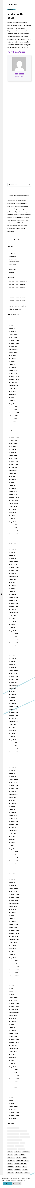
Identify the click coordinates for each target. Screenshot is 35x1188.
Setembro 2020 (13, 503)
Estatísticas (12, 1149)
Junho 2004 (12, 1094)
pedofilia (17, 1169)
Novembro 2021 (13, 464)
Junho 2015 (12, 694)
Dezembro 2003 (14, 1112)
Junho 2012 (12, 803)
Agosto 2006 (13, 1015)
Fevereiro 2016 (13, 670)
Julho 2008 (12, 945)
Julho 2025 (12, 355)
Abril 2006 (12, 1027)
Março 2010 (12, 885)
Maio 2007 (12, 988)
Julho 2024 (12, 391)
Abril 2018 (12, 591)
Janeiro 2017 (13, 637)
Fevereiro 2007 (13, 997)
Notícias (10, 1166)
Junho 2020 (12, 512)
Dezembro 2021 (13, 461)
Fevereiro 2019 (13, 561)
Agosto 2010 (12, 870)
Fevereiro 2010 (13, 888)
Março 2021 (12, 488)
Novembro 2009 (14, 897)
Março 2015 (12, 703)
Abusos (15, 1128)
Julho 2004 (12, 1091)
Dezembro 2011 (13, 821)
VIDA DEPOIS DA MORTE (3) (17, 297)
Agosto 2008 (13, 942)
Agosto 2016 (12, 652)
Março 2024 (12, 403)
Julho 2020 (12, 509)
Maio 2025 (12, 361)
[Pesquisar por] (29, 184)
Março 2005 (12, 1067)
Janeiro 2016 (13, 673)
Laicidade (11, 1160)
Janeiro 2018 (13, 600)
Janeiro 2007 (13, 1000)
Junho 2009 (12, 912)
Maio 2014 (12, 733)
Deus (22, 1143)
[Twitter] (14, 239)
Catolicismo (24, 1134)
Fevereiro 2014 (13, 743)
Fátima (10, 1152)
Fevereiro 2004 (13, 1106)
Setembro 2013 (13, 758)
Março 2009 (12, 921)
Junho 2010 (12, 876)
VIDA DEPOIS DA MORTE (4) (17, 294)
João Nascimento (13, 259)
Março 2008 (12, 957)
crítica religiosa (13, 1143)
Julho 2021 (12, 476)
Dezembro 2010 (14, 858)
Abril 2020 (12, 519)
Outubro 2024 (13, 382)
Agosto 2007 (13, 979)
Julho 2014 (12, 727)
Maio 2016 (12, 661)
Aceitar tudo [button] (7, 1183)
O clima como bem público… (17, 306)
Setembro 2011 (13, 830)
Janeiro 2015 (13, 709)
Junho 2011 (12, 839)
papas (10, 1169)
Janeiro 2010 (13, 891)
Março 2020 (12, 522)
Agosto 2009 (13, 906)
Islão (18, 1158)
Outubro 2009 (13, 900)
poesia (25, 1169)
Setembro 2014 (13, 721)
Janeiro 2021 (13, 494)
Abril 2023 (12, 431)
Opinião (18, 1166)
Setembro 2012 (13, 794)
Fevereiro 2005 (13, 1069)
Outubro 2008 (13, 936)
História (17, 1152)
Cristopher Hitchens (14, 1140)
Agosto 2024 (13, 388)
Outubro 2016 (13, 646)
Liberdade (20, 1160)
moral (10, 1163)
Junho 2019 (12, 549)
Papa (24, 1166)
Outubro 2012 (13, 791)
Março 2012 (12, 812)
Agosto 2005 (13, 1051)
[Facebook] (10, 239)
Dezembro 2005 (14, 1039)
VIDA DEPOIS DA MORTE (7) (17, 285)
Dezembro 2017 (13, 603)
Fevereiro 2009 (13, 924)
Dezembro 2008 (14, 930)
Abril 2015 (12, 700)
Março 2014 (12, 739)
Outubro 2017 (13, 609)
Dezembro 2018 (14, 567)
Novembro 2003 (14, 1115)
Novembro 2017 (13, 606)
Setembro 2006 (13, 1012)
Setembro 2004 (14, 1085)
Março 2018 (12, 594)
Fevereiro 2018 (13, 597)
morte (17, 1163)
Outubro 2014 (13, 718)
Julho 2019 (12, 546)
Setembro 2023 (13, 416)
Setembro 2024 (13, 385)
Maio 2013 (12, 770)
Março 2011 (12, 849)
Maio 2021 (12, 482)
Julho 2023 (12, 422)
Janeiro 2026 (13, 337)
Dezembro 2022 (14, 434)
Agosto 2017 (12, 615)
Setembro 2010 (13, 867)
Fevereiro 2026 (13, 334)
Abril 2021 (12, 485)
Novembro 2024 (14, 379)
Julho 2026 (12, 322)
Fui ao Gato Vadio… (15, 309)
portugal (19, 1172)
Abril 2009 (12, 918)
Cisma (10, 1137)
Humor (10, 1154)
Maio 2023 (12, 428)
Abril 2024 (12, 400)
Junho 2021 (12, 479)
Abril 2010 (12, 882)
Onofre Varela (12, 264)
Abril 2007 (12, 991)
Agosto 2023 (13, 419)
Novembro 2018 (13, 570)
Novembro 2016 (13, 643)
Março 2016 (12, 667)
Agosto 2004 (13, 1088)
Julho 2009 (12, 909)
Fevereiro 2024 (13, 407)
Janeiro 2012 (13, 818)
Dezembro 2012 (13, 785)
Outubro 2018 (13, 573)
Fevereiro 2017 (13, 634)
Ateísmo (23, 1131)
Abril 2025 (12, 364)
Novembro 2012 (13, 788)
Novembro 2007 (14, 970)
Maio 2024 (12, 397)
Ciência (16, 1137)
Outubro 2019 (13, 537)
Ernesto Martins (14, 251)
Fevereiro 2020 (13, 525)
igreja (22, 1154)
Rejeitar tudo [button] (16, 1183)
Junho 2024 (12, 394)
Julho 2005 (12, 1054)
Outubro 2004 (13, 1082)
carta (16, 1134)
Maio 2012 (12, 806)
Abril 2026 (12, 328)
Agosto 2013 (12, 761)
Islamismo (11, 1158)
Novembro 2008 (14, 933)
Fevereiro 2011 (13, 852)
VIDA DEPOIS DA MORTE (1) (17, 303)
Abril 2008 (12, 954)
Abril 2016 (12, 664)
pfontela (19, 74)
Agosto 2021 (12, 473)
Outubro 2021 (13, 467)
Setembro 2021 (13, 470)
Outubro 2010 (13, 864)
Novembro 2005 (14, 1042)
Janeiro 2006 (13, 1036)
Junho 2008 (12, 948)
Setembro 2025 (13, 349)
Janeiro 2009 (13, 927)
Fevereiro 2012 (13, 815)
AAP (9, 1128)
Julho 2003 (12, 1118)
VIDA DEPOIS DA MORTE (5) (17, 291)
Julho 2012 (12, 800)
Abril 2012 (12, 809)
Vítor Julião (11, 272)
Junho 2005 (12, 1057)
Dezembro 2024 (14, 376)
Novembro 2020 (14, 497)
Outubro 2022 (13, 440)
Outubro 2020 (13, 500)
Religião (26, 1172)
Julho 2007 (12, 982)
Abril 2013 (12, 773)
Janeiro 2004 (13, 1109)
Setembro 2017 (13, 612)
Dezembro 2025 (14, 340)
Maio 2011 (12, 842)
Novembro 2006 (14, 1006)
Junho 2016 (12, 658)
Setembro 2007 (13, 976)
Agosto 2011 (12, 833)
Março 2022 (12, 452)
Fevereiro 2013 (13, 779)
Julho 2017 (12, 618)
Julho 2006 (12, 1018)
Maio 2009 (12, 915)
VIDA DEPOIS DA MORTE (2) (17, 300)
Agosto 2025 (13, 352)
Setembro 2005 (13, 1048)
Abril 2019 (12, 555)
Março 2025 (12, 367)
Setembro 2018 (13, 576)
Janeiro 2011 (12, 855)
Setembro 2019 (13, 540)
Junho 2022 (12, 449)
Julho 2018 (12, 582)
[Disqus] (19, 108)
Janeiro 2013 (13, 782)
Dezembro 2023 (14, 413)
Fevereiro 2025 (13, 370)
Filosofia (21, 1149)
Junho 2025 (12, 358)
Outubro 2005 (13, 1045)
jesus (24, 1158)
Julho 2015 (12, 691)
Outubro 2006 (13, 1009)
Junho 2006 (12, 1021)
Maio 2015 (12, 697)
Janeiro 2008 (13, 964)
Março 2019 (12, 558)
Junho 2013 (12, 767)
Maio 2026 (12, 325)
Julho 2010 (12, 873)
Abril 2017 (12, 627)
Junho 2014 (12, 730)
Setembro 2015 (13, 685)
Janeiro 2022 (13, 458)
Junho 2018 (12, 585)
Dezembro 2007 (14, 967)
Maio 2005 (12, 1060)
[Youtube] (18, 239)
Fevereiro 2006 (13, 1033)
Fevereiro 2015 (13, 706)
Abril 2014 (12, 737)
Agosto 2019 (12, 543)
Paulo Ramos (12, 267)
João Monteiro (12, 256)
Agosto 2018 (12, 579)
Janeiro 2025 (13, 373)
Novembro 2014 (13, 715)
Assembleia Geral (13, 1131)
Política (10, 1172)
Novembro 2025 (14, 343)
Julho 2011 (12, 836)
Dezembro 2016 (13, 640)
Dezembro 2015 (13, 676)
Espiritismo (19, 1146)
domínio (10, 1146)
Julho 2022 (12, 446)
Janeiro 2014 (13, 746)
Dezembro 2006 (14, 1003)
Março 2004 (12, 1103)
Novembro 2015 (13, 679)
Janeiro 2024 (13, 409)
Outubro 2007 (13, 973)
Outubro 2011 (13, 827)
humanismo (26, 1152)
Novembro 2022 (14, 437)
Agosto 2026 (13, 319)
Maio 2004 (12, 1097)
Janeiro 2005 (13, 1073)
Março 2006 (12, 1030)
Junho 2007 (12, 985)
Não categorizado (11, 9)
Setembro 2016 (13, 649)
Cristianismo (25, 1137)
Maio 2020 (12, 515)
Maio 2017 (12, 624)
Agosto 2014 (12, 724)
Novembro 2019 (13, 534)
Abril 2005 (12, 1063)
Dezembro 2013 (13, 749)
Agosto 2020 (13, 506)
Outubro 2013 (13, 755)
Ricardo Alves (12, 269)
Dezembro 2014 (14, 712)
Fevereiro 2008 (13, 961)
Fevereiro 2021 (13, 491)
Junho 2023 (12, 425)
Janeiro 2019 (13, 564)
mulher (23, 1163)
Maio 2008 (12, 951)
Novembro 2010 (13, 861)
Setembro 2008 (14, 939)
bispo (10, 1134)
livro (26, 1160)
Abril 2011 (11, 845)
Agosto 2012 (12, 797)
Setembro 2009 (13, 903)
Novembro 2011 (13, 824)
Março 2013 (12, 776)
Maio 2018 (12, 588)
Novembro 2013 (13, 752)
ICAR (16, 1154)
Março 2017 (12, 631)
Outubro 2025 (13, 346)
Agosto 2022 (13, 443)
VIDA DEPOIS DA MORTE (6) (17, 288)
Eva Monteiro (12, 253)
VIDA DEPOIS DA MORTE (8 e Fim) (19, 282)
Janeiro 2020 (13, 528)
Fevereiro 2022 (13, 455)
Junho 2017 (12, 621)
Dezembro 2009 (14, 894)
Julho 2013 (12, 764)
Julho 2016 (12, 655)
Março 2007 (12, 994)
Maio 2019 (12, 552)
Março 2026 (12, 331)
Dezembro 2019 (13, 531)
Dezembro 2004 (14, 1076)
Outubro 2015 (13, 682)
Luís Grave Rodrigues (14, 261)
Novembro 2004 (14, 1079)
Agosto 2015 (12, 688)
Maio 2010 (12, 879)
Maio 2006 (12, 1024)
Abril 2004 (12, 1100)
